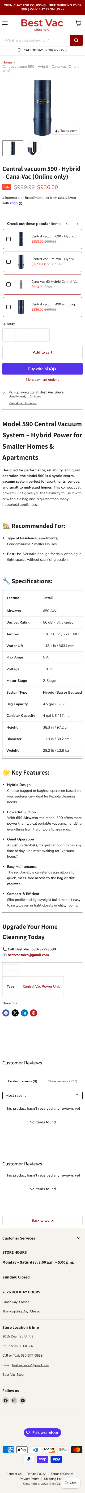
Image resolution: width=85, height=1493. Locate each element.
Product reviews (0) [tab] (22, 1081)
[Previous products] (67, 223)
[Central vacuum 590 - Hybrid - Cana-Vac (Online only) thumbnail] (13, 148)
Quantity (8, 324)
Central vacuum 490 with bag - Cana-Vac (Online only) (55, 304)
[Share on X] (15, 1012)
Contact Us (13, 1474)
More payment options (42, 380)
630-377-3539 (31, 1355)
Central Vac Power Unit (41, 986)
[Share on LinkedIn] (24, 1012)
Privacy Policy (29, 1479)
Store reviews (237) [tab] (62, 1081)
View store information (23, 403)
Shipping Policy (54, 1479)
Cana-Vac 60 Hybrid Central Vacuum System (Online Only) (55, 281)
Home (7, 62)
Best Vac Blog (13, 1374)
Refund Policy (36, 1474)
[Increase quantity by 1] (43, 335)
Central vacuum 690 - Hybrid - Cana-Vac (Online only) (55, 236)
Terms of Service (62, 1474)
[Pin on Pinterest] (33, 1012)
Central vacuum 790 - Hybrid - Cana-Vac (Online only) (55, 259)
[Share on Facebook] (5, 1012)
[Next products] (77, 223)
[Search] (76, 40)
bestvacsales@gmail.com (28, 955)
